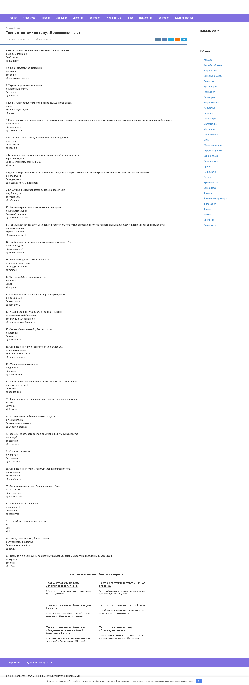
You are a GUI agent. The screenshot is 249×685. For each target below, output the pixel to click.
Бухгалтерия (210, 86)
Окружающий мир (213, 150)
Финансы (209, 209)
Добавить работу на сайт (40, 662)
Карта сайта (15, 662)
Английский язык (213, 65)
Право (130, 17)
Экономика (210, 225)
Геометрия (209, 97)
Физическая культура (215, 198)
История (45, 17)
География (94, 17)
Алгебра (208, 60)
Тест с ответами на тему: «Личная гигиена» (122, 584)
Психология (145, 17)
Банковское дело (213, 76)
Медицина (61, 17)
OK (199, 681)
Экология (209, 219)
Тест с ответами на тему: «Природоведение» (116, 629)
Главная (13, 17)
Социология (210, 188)
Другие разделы (184, 17)
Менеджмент (211, 134)
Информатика (211, 102)
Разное (207, 177)
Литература (29, 17)
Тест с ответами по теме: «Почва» (122, 605)
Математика (210, 124)
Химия (207, 214)
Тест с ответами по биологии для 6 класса (69, 606)
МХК (206, 140)
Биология (78, 17)
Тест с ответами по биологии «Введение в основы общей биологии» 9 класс (66, 630)
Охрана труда (211, 156)
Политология (211, 161)
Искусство (209, 108)
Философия (210, 204)
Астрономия (210, 70)
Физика (208, 193)
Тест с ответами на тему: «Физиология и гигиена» (63, 584)
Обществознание (213, 145)
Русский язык (113, 17)
